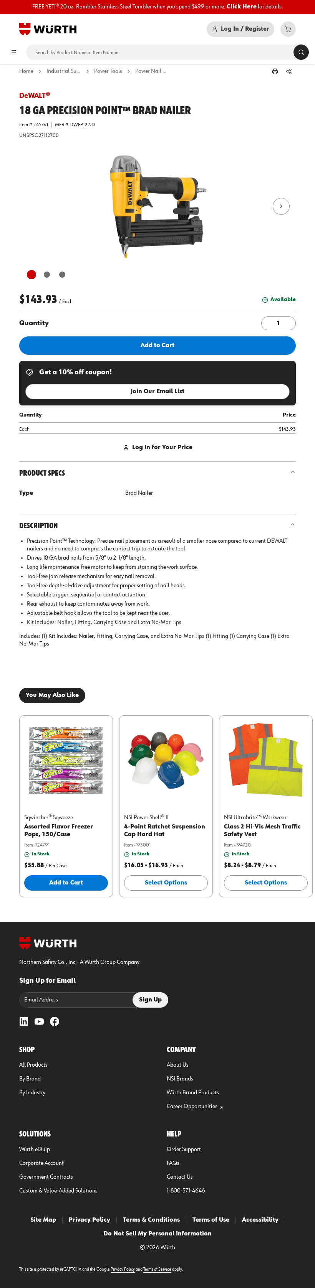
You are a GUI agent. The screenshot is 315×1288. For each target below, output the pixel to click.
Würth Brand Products (193, 1093)
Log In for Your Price (162, 448)
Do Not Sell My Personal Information (157, 1234)
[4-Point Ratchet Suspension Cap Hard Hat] (166, 760)
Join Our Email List (157, 392)
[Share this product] (289, 71)
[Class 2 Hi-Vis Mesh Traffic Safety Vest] (265, 760)
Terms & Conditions (151, 1220)
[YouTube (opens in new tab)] (39, 1021)
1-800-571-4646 (186, 1191)
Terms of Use (210, 1220)
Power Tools (108, 71)
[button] (157, 206)
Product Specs (42, 473)
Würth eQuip (34, 1149)
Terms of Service (157, 1269)
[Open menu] (14, 52)
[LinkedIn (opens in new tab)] (23, 1021)
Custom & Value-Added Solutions (58, 1191)
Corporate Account (41, 1163)
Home (26, 71)
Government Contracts (46, 1177)
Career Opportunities (192, 1107)
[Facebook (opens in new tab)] (54, 1021)
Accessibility (260, 1220)
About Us (178, 1065)
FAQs (173, 1163)
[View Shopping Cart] (288, 29)
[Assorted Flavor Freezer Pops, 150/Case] (66, 760)
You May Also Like (52, 695)
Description (38, 526)
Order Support (184, 1149)
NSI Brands (180, 1079)
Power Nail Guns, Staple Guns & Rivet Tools (152, 71)
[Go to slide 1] (31, 274)
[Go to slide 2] (47, 274)
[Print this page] (275, 71)
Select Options (166, 883)
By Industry (32, 1093)
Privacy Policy (89, 1220)
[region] (157, 7)
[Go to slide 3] (62, 274)
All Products (33, 1065)
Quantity (34, 323)
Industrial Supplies (63, 71)
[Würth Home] (47, 29)
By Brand (30, 1079)
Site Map (43, 1220)
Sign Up (150, 1000)
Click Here (242, 7)
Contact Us (180, 1177)
